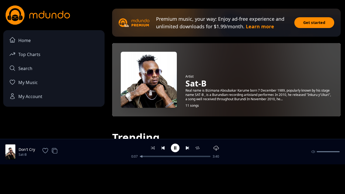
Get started (314, 22)
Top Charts (29, 54)
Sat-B (23, 154)
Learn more (260, 26)
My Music (28, 82)
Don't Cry (27, 149)
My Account (30, 96)
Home (24, 40)
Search (25, 68)
